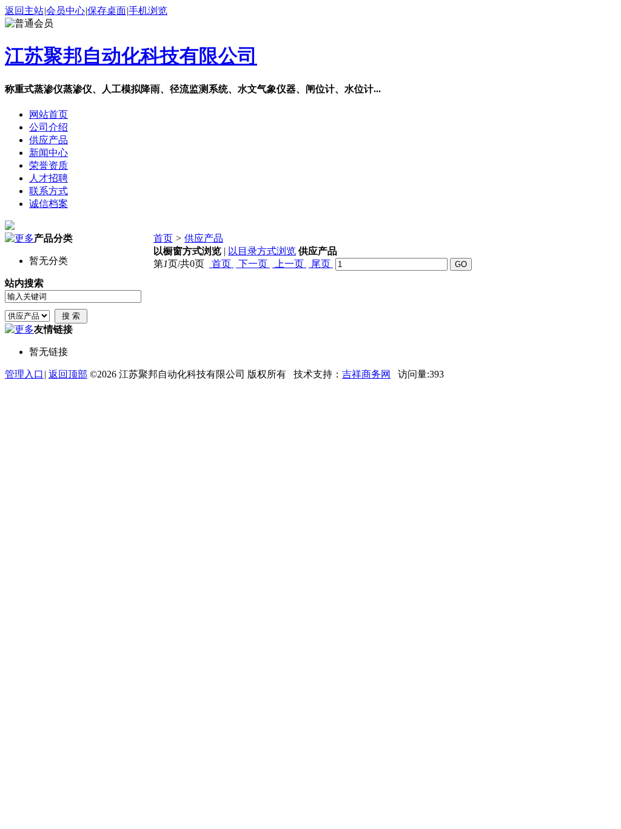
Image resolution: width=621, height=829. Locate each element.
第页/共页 (178, 264)
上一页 (289, 264)
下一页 (253, 264)
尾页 (321, 264)
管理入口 (24, 374)
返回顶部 (68, 374)
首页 (163, 238)
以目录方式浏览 (262, 251)
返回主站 (24, 10)
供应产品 (203, 238)
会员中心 (65, 10)
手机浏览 (148, 10)
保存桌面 (106, 10)
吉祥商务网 (366, 374)
